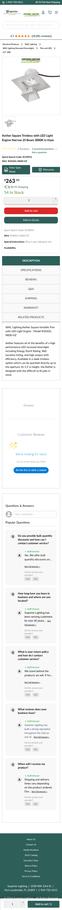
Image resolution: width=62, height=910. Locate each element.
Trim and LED (46, 48)
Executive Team (31, 861)
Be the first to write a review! (31, 470)
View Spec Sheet (15, 169)
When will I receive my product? (31, 766)
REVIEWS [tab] (31, 279)
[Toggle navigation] (55, 12)
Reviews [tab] (28, 405)
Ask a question (39, 152)
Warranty (48, 169)
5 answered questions (43, 149)
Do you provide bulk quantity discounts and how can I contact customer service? (35, 540)
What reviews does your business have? (32, 711)
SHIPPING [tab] (31, 298)
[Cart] (49, 12)
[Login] (43, 12)
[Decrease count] (56, 202)
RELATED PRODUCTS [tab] (31, 317)
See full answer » (32, 566)
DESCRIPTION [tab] (31, 260)
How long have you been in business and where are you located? (34, 597)
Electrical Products (11, 44)
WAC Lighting (31, 44)
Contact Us (31, 845)
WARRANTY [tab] (31, 308)
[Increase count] (56, 199)
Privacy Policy (31, 871)
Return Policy (31, 866)
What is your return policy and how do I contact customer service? (33, 656)
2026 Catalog (31, 855)
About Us (31, 839)
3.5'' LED (7, 52)
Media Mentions (31, 850)
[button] (31, 36)
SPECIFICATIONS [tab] (31, 270)
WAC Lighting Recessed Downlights (18, 48)
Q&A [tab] (31, 289)
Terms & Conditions (31, 876)
